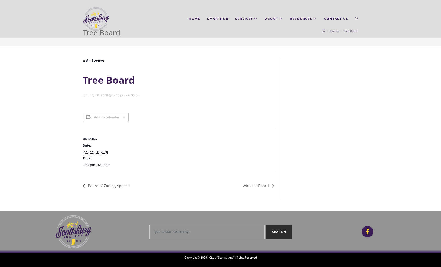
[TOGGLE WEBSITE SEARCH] (357, 19)
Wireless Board (256, 185)
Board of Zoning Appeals (108, 185)
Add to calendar (106, 117)
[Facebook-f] (367, 231)
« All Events (93, 60)
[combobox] (207, 232)
